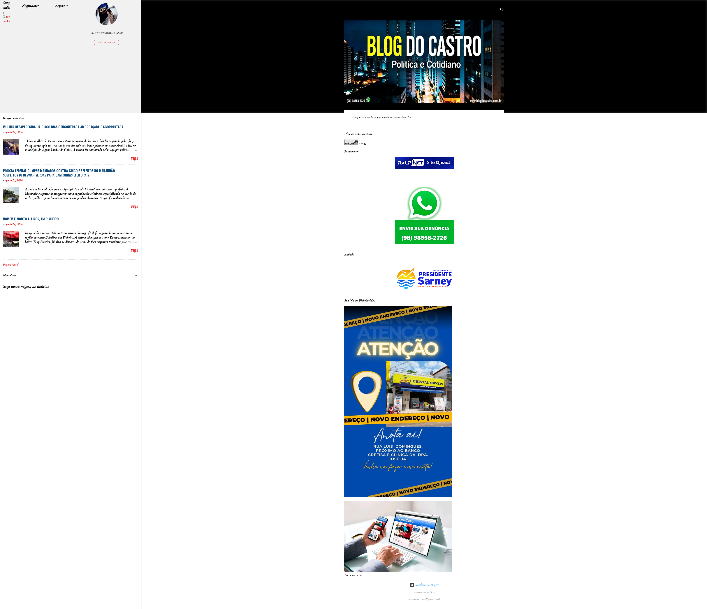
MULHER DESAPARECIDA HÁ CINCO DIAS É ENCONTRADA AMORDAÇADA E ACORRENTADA (63, 126)
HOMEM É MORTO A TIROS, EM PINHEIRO (31, 218)
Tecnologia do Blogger (426, 585)
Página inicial (10, 265)
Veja (134, 159)
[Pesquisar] (502, 10)
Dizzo (432, 592)
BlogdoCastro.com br (106, 33)
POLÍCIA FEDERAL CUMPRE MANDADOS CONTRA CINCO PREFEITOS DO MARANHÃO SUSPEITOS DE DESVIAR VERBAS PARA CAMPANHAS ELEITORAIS (59, 172)
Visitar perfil (106, 42)
